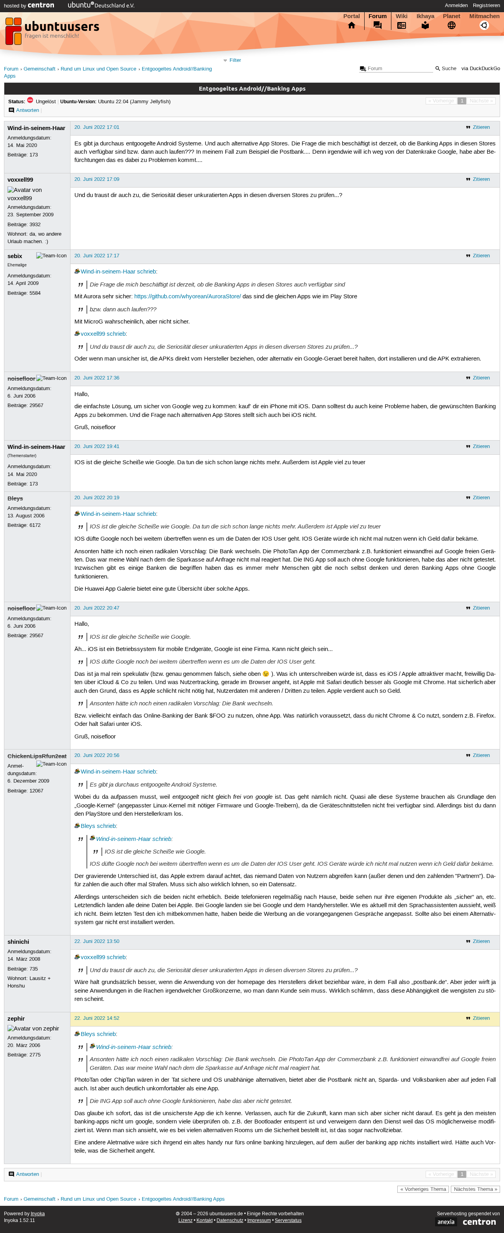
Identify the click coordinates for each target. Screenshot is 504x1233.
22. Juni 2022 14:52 (96, 1018)
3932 (35, 224)
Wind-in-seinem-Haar (36, 128)
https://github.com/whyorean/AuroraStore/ (187, 296)
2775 (35, 1055)
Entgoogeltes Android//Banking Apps (183, 1199)
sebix (14, 256)
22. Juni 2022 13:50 (96, 941)
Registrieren (486, 5)
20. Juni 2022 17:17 (96, 256)
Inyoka (38, 1214)
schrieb (146, 271)
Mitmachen (484, 16)
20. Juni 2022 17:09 (96, 179)
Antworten (27, 110)
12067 (36, 791)
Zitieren (481, 127)
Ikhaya (425, 16)
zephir (16, 1019)
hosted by (16, 6)
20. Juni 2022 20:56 (96, 755)
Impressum (259, 1221)
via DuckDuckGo (480, 69)
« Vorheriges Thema (423, 1189)
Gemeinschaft (40, 69)
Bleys (15, 498)
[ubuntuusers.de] (53, 33)
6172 (35, 525)
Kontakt (204, 1221)
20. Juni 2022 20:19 (96, 498)
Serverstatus (288, 1221)
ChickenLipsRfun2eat (37, 756)
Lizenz (185, 1221)
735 (34, 969)
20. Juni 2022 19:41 (96, 446)
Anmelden (456, 5)
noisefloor (21, 379)
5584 (35, 293)
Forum (378, 16)
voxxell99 (20, 180)
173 (34, 155)
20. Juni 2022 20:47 (96, 608)
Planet (451, 16)
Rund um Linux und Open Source (98, 69)
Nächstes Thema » (475, 1189)
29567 (36, 405)
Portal (351, 16)
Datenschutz (230, 1221)
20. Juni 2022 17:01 (96, 127)
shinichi (18, 942)
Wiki (402, 16)
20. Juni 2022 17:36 (96, 378)
